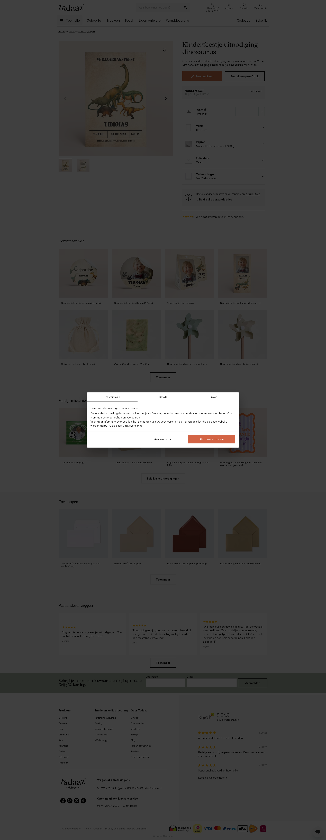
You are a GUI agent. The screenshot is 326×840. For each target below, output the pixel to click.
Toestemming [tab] (112, 397)
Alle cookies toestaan (212, 439)
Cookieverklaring (133, 425)
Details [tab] (163, 397)
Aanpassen (160, 439)
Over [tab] (214, 397)
